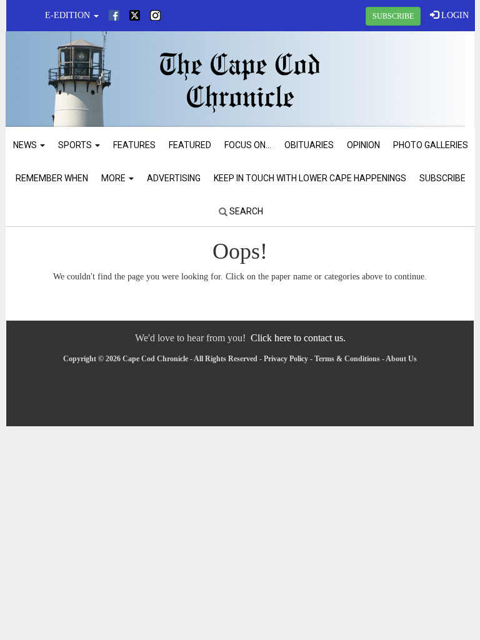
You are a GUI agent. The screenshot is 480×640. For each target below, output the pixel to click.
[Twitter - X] (134, 15)
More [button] (114, 178)
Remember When (52, 178)
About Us (401, 358)
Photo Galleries (430, 145)
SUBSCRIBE (393, 16)
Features (134, 145)
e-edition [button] (68, 15)
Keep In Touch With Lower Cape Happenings (310, 178)
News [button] (26, 145)
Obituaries (309, 145)
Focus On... (247, 145)
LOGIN (454, 15)
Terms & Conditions (347, 358)
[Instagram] (155, 15)
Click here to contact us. (298, 337)
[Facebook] (114, 15)
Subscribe (442, 178)
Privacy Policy (286, 358)
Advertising (174, 178)
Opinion (363, 145)
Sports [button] (76, 145)
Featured (190, 145)
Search (245, 211)
